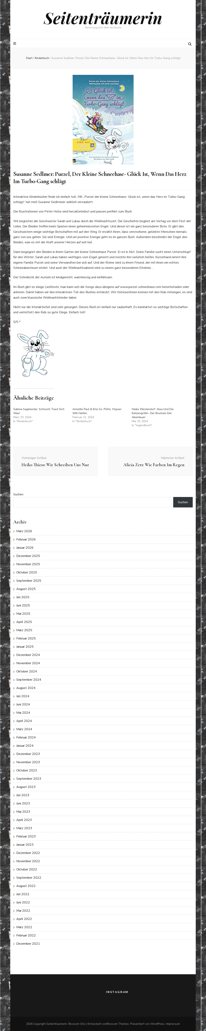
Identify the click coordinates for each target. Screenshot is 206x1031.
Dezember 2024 (28, 655)
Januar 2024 (25, 745)
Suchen (18, 494)
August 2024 (26, 688)
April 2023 (24, 820)
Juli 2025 (22, 597)
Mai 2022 (23, 910)
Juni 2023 (23, 803)
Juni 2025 (23, 605)
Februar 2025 (26, 638)
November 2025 (28, 564)
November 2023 (28, 762)
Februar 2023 (26, 836)
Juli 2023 (22, 795)
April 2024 (24, 721)
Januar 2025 (25, 646)
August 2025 (26, 589)
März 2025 (24, 630)
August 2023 (26, 787)
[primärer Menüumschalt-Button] (15, 43)
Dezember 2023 (28, 754)
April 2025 (24, 622)
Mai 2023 (23, 811)
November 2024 (28, 663)
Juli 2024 (22, 696)
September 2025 (28, 580)
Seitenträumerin (103, 17)
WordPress (157, 1024)
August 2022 (26, 886)
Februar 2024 (26, 737)
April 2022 (24, 919)
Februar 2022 (26, 935)
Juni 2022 (23, 902)
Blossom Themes (118, 1024)
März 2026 (24, 531)
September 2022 (28, 877)
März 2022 (24, 927)
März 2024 (24, 729)
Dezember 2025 (28, 556)
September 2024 (28, 679)
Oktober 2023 (26, 770)
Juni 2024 (23, 704)
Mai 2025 (23, 613)
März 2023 (24, 828)
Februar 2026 (26, 539)
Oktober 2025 (26, 572)
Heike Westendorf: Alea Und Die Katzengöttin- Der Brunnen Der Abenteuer (153, 413)
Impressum (173, 1024)
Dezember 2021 (28, 943)
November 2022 (28, 861)
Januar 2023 (25, 844)
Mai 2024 (23, 712)
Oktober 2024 (26, 671)
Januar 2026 (25, 547)
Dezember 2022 (28, 853)
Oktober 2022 (26, 869)
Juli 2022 (22, 894)
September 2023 (28, 778)
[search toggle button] (190, 44)
